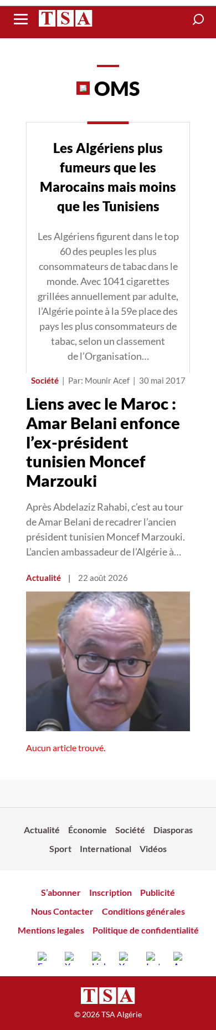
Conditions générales (143, 911)
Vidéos (153, 848)
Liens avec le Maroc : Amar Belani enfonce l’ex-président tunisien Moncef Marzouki (103, 442)
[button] (198, 19)
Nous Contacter (62, 911)
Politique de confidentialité (145, 930)
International (105, 848)
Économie (87, 829)
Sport (60, 848)
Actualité (43, 578)
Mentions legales (51, 930)
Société (45, 380)
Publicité (157, 892)
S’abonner (61, 892)
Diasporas (173, 829)
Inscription (110, 892)
